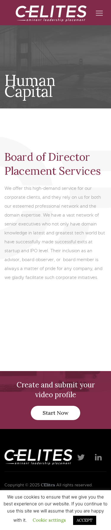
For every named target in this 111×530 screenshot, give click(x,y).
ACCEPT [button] (85, 520)
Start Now (55, 412)
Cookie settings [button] (49, 520)
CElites (48, 485)
